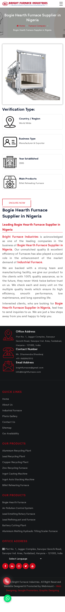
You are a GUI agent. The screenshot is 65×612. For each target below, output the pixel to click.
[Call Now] (7, 583)
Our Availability (10, 433)
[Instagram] (19, 566)
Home (22, 25)
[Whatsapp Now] (7, 598)
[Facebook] (5, 566)
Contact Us (8, 422)
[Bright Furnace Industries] (25, 4)
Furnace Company (37, 25)
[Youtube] (32, 566)
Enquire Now (17, 202)
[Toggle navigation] (61, 3)
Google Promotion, (28, 590)
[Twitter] (26, 566)
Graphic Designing (49, 590)
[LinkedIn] (12, 566)
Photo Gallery (9, 416)
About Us (7, 404)
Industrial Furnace (12, 410)
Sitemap (6, 427)
